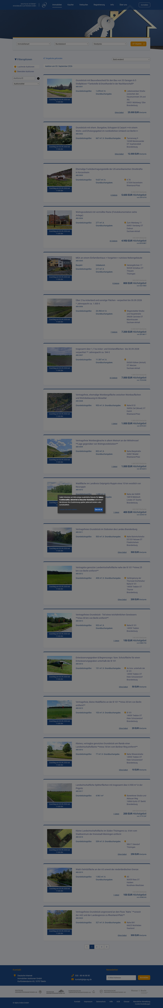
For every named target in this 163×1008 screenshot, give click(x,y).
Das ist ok (98, 509)
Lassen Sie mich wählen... (68, 509)
